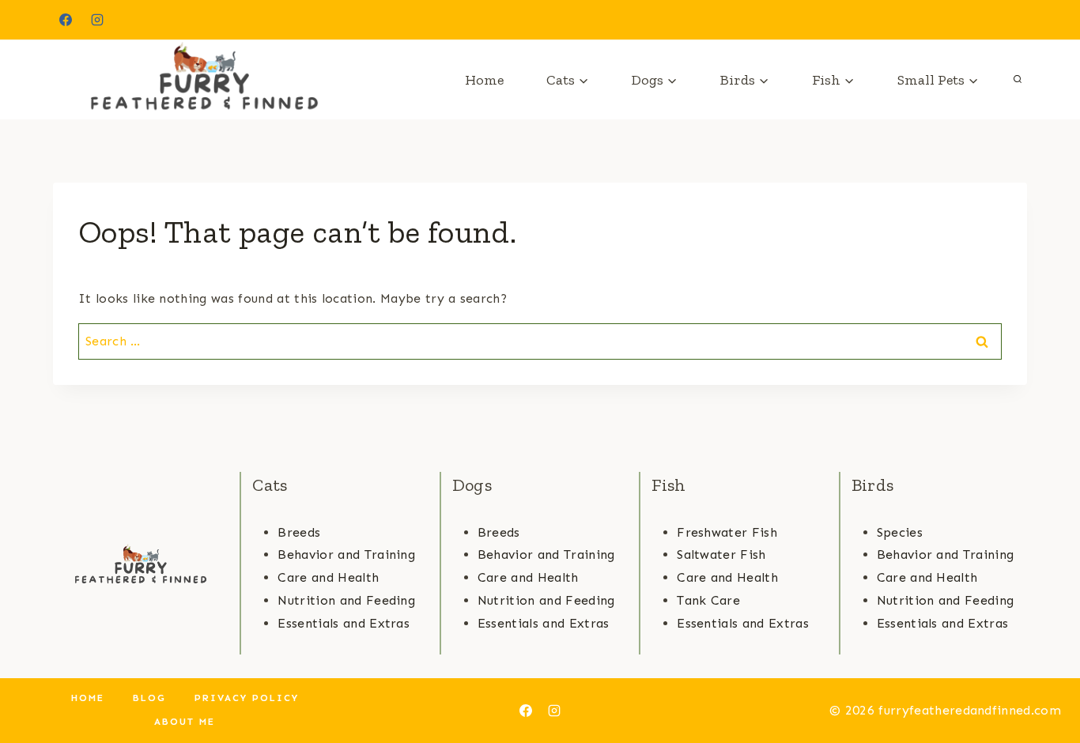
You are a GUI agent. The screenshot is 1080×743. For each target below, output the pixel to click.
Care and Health (328, 577)
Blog (149, 697)
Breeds (299, 532)
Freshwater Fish (727, 532)
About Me (184, 721)
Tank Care (708, 600)
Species (900, 532)
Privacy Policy (246, 697)
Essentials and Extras (344, 623)
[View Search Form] (1017, 79)
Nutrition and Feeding (346, 600)
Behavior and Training (346, 554)
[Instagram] (97, 19)
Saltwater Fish (721, 554)
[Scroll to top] (1043, 682)
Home (484, 80)
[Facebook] (65, 19)
